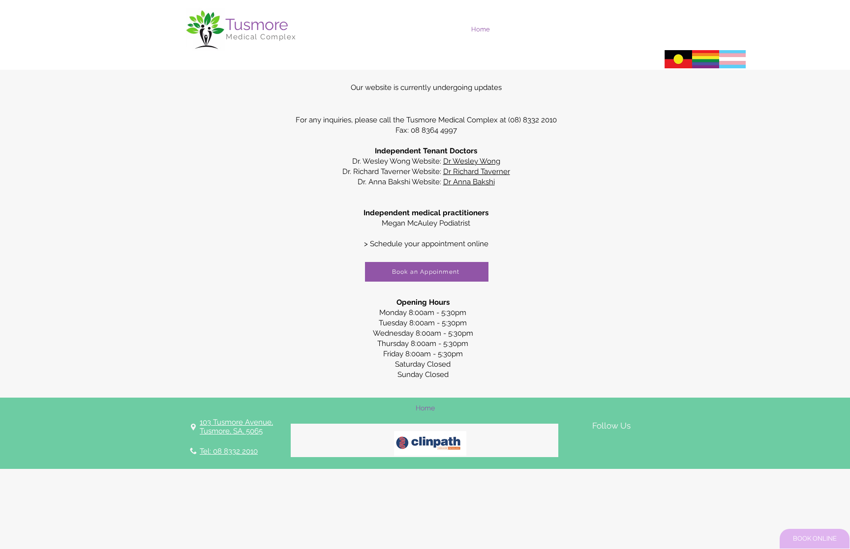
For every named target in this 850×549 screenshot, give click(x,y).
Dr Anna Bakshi (469, 181)
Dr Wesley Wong (471, 161)
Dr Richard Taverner (476, 171)
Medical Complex (261, 36)
